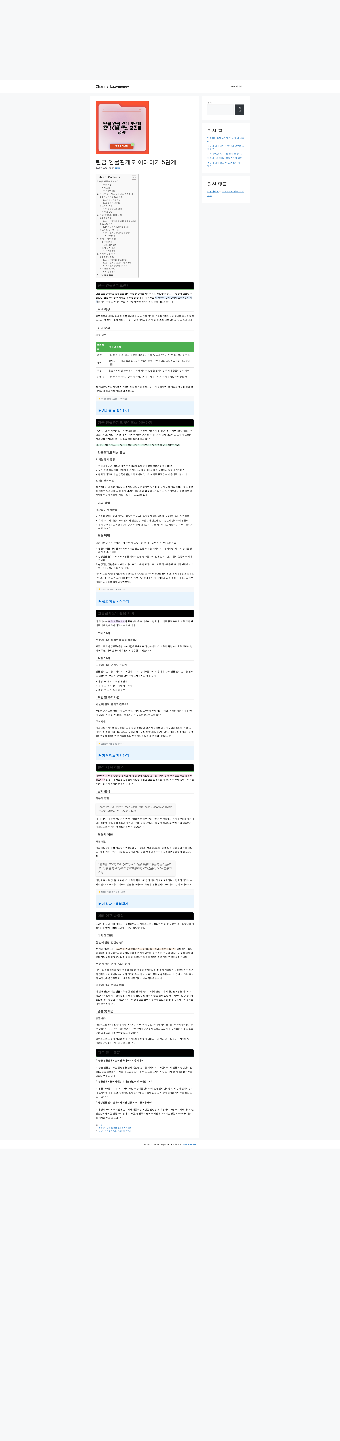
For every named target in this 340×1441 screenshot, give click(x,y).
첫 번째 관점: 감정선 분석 (117, 260)
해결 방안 (111, 251)
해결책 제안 (109, 248)
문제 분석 (108, 242)
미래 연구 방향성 (107, 253)
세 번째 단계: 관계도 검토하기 (119, 233)
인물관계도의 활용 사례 (110, 214)
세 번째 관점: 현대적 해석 (117, 266)
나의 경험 (108, 206)
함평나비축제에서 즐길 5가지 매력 (224, 158)
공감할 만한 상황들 (115, 209)
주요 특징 (107, 184)
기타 (100, 1125)
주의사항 (111, 235)
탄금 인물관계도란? (108, 181)
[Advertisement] (170, 40)
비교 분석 (108, 188)
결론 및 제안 (109, 268)
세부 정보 (111, 191)
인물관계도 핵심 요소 (113, 197)
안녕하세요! (213, 191)
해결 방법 (108, 211)
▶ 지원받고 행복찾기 (113, 904)
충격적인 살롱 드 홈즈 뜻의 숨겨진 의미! (115, 1128)
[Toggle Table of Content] (133, 177)
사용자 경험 (111, 245)
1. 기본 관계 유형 (113, 200)
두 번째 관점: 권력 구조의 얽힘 (119, 263)
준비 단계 (108, 218)
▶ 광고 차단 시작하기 (113, 601)
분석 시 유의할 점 (108, 238)
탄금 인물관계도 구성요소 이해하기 (116, 193)
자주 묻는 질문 (106, 274)
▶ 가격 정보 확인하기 (113, 755)
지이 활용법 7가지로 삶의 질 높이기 (225, 153)
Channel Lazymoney (112, 86)
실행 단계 (108, 224)
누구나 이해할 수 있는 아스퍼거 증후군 (115, 1131)
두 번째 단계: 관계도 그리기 (118, 227)
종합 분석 (111, 272)
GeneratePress (189, 1144)
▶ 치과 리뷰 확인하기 (113, 410)
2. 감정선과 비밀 (114, 203)
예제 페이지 (236, 86)
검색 (209, 102)
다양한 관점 (109, 257)
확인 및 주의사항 (111, 230)
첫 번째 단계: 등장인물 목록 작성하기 (121, 221)
